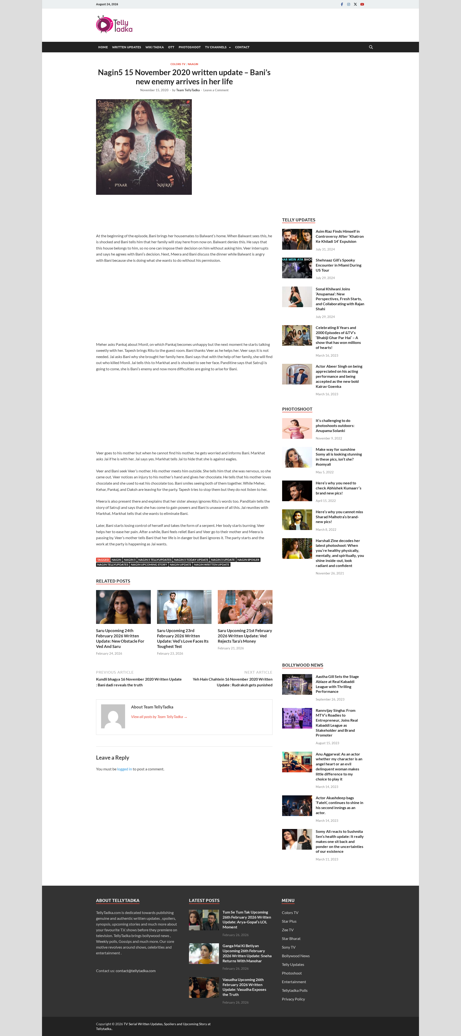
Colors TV (177, 64)
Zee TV (288, 929)
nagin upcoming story (149, 564)
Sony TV (289, 947)
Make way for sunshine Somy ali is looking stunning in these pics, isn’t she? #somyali (339, 456)
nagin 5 (130, 559)
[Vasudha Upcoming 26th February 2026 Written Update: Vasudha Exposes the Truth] (204, 980)
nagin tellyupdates (112, 564)
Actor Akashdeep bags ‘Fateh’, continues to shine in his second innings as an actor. (339, 805)
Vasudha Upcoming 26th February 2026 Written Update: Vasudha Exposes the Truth (244, 987)
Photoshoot (190, 47)
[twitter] (355, 4)
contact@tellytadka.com (136, 970)
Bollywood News (296, 955)
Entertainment (294, 981)
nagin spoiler (248, 559)
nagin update (180, 564)
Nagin (116, 559)
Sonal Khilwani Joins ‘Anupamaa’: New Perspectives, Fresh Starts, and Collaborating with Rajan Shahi (340, 298)
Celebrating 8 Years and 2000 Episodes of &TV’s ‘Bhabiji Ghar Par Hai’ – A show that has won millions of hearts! (338, 337)
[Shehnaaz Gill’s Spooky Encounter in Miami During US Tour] (297, 260)
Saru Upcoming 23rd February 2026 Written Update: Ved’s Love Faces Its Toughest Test (182, 638)
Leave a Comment (216, 90)
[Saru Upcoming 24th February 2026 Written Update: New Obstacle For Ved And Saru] (123, 608)
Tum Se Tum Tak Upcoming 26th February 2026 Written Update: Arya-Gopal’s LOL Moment (247, 919)
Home (103, 47)
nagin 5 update (223, 559)
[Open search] (371, 47)
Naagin (193, 64)
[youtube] (362, 4)
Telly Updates (293, 964)
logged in (124, 769)
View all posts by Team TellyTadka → (159, 716)
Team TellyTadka (188, 90)
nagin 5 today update (191, 559)
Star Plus (289, 921)
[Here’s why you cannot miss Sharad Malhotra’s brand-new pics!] (297, 512)
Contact (242, 47)
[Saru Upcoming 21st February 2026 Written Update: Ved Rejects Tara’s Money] (245, 608)
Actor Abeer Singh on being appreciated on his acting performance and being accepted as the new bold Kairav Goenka (339, 376)
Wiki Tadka (155, 47)
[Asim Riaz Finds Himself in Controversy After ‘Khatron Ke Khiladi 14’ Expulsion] (297, 231)
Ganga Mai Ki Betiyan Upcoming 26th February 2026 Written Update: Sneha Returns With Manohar (247, 953)
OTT (171, 47)
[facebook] (342, 4)
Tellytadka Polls (295, 990)
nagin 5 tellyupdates (154, 559)
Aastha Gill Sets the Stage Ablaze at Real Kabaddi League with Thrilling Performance (337, 684)
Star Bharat (291, 938)
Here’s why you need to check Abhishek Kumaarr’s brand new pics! (338, 488)
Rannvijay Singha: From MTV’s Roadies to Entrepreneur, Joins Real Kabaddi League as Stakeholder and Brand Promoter (337, 722)
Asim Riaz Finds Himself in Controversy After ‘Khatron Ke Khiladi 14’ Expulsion (340, 236)
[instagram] (349, 4)
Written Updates (126, 47)
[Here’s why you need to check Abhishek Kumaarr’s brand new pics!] (297, 483)
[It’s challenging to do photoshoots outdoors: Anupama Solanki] (297, 421)
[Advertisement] (184, 215)
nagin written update (211, 564)
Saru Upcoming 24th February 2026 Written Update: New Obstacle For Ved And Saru (120, 638)
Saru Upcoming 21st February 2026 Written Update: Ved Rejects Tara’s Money (245, 636)
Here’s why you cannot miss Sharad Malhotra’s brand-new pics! (339, 516)
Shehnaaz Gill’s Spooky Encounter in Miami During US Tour (338, 265)
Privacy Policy (293, 999)
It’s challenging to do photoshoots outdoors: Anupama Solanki (335, 425)
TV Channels (216, 47)
